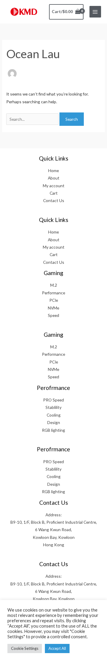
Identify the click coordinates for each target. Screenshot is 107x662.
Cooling (54, 414)
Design (53, 422)
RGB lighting (53, 430)
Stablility (53, 407)
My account (53, 185)
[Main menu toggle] (95, 12)
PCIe (53, 300)
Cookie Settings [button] (24, 648)
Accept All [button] (57, 648)
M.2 (53, 285)
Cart (54, 193)
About (53, 177)
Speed (53, 315)
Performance (53, 292)
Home (53, 170)
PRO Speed (53, 399)
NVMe (53, 307)
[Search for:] (32, 119)
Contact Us (53, 200)
